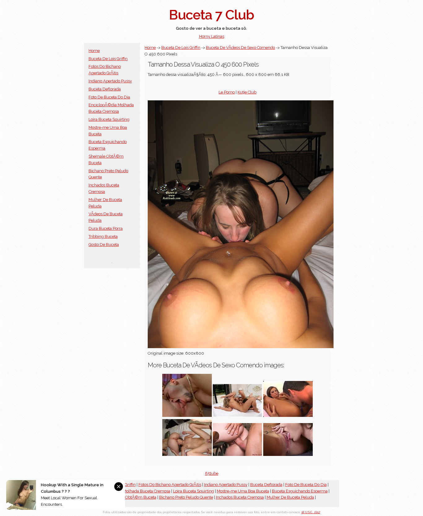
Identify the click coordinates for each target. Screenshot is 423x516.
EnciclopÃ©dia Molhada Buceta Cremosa (132, 491)
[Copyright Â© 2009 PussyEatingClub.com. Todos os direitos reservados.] (237, 454)
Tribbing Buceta (103, 236)
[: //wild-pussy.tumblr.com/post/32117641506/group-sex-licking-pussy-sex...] (187, 454)
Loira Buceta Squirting (109, 119)
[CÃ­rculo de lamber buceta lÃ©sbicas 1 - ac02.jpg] (237, 415)
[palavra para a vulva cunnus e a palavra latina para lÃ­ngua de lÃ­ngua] (187, 415)
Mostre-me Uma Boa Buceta (243, 491)
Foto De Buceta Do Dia (109, 97)
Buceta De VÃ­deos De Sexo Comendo (240, 47)
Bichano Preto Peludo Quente (186, 497)
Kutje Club (247, 92)
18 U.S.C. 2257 (310, 512)
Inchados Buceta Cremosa (240, 497)
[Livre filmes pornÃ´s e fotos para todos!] (288, 454)
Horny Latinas (211, 36)
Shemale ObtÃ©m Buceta (131, 497)
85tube (211, 473)
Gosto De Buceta (104, 244)
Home (94, 50)
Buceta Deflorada (105, 89)
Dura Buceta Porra (106, 228)
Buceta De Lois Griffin (108, 58)
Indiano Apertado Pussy (110, 81)
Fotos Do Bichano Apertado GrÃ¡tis (169, 484)
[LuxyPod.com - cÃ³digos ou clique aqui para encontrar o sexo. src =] (288, 415)
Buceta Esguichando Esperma (300, 491)
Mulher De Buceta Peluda (290, 497)
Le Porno (227, 92)
